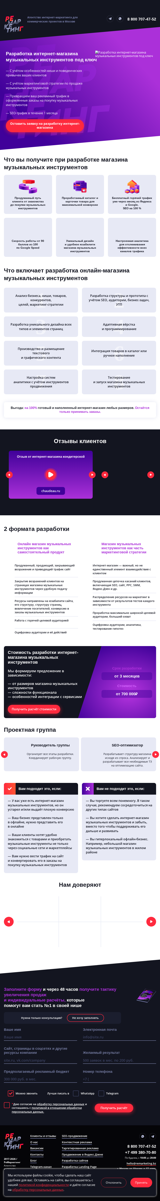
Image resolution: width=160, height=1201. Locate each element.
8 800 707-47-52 (141, 19)
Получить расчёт (113, 1108)
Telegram (112, 1093)
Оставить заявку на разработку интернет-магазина (45, 125)
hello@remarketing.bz (141, 1163)
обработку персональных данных (60, 1104)
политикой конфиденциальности (44, 1185)
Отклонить (114, 1182)
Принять (141, 1182)
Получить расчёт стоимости (34, 709)
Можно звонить (26, 1093)
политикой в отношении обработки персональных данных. (47, 1110)
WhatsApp (87, 1093)
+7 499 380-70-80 (140, 1152)
